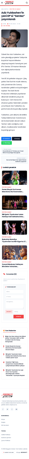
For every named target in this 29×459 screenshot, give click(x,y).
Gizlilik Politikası (5, 434)
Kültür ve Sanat (15, 9)
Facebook (7, 138)
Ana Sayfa (4, 9)
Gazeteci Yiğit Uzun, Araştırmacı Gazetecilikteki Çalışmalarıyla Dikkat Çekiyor (15, 364)
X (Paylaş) (17, 138)
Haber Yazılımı (9, 452)
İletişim (3, 422)
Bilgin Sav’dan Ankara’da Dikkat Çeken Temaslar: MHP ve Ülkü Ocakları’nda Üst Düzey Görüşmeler (15, 339)
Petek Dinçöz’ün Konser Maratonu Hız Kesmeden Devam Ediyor (13, 348)
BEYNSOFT (24, 452)
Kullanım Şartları (6, 437)
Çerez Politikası (5, 440)
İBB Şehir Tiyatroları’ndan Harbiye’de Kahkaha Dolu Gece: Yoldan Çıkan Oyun (16, 356)
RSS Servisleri (5, 425)
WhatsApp (7, 143)
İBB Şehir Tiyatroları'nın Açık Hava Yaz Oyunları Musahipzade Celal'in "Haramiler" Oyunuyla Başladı (15, 372)
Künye (3, 419)
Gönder (18, 316)
